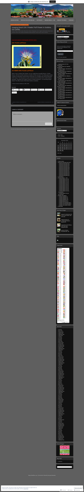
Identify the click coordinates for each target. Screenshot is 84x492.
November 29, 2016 (24, 24)
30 (62, 150)
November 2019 (61, 346)
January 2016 (60, 400)
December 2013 (61, 419)
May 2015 (60, 405)
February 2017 (61, 385)
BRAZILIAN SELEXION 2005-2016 (27, 20)
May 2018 (60, 367)
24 (64, 148)
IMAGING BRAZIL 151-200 (64, 182)
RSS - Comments (61, 136)
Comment (48, 123)
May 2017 (60, 381)
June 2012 (60, 430)
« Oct (58, 153)
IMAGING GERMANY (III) (63, 199)
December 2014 (61, 410)
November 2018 (61, 360)
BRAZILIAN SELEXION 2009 (64, 168)
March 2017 (60, 384)
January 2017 (60, 386)
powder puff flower (32, 32)
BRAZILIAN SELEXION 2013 (64, 173)
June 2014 (60, 417)
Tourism (37, 32)
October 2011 (60, 438)
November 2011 (61, 437)
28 (58, 150)
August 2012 (60, 428)
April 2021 (60, 329)
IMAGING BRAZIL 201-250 (64, 183)
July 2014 (60, 416)
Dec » (61, 153)
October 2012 (60, 426)
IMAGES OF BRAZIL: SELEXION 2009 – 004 (45, 102)
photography (26, 32)
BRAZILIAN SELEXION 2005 (64, 163)
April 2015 (60, 406)
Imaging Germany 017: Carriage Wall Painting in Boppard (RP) (65, 220)
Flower (17, 32)
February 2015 (61, 407)
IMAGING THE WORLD (61, 20)
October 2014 (60, 412)
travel (40, 32)
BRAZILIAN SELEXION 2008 (64, 167)
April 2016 (60, 397)
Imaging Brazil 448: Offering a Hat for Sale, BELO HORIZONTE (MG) (66, 226)
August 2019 (60, 349)
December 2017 (61, 373)
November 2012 (61, 425)
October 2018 (60, 361)
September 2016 (61, 391)
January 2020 (60, 343)
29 (60, 150)
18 (66, 147)
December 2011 (61, 436)
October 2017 (60, 375)
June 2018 (60, 366)
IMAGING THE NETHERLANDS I (65, 202)
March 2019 (60, 355)
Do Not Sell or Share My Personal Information (47, 475)
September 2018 (61, 362)
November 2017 (61, 374)
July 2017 (60, 379)
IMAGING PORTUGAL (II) (63, 201)
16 (62, 147)
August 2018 (60, 364)
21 (58, 148)
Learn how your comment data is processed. (36, 129)
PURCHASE (71, 20)
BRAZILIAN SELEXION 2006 (64, 164)
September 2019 (61, 348)
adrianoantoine (17, 24)
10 (64, 145)
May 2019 (60, 353)
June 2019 (60, 352)
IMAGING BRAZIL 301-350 (64, 186)
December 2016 (61, 387)
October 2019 (60, 347)
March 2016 (60, 398)
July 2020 (60, 336)
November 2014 (61, 411)
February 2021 (61, 332)
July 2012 (60, 429)
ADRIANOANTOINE (61, 120)
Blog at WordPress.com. (33, 475)
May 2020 (60, 339)
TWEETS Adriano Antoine (63, 102)
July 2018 (60, 365)
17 (64, 147)
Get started (52, 1)
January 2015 (60, 409)
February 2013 (61, 423)
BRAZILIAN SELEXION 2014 (64, 174)
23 (62, 148)
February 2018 (61, 371)
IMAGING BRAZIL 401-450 (64, 188)
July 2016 (60, 393)
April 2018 (60, 368)
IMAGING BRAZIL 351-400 (64, 187)
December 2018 (61, 359)
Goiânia (22, 32)
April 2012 (60, 432)
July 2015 (60, 403)
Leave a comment (44, 32)
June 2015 (60, 404)
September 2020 (61, 334)
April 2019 (60, 354)
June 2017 (60, 380)
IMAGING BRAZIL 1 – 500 (50, 20)
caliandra (13, 32)
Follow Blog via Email (62, 42)
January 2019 (60, 358)
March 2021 (60, 330)
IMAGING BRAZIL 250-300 (64, 185)
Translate (66, 38)
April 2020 (60, 340)
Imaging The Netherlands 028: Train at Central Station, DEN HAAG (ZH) (66, 215)
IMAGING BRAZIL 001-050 (64, 179)
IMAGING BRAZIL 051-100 (64, 180)
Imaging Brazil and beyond (20, 12)
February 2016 (61, 399)
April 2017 (60, 383)
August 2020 (60, 335)
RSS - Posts (60, 134)
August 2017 (60, 378)
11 (66, 145)
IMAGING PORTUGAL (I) (63, 200)
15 (60, 147)
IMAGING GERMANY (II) (63, 198)
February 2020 (61, 342)
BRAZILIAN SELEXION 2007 (64, 166)
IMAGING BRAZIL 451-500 (64, 189)
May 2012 (60, 431)
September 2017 (61, 377)
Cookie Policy (25, 488)
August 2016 (60, 392)
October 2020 (60, 333)
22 (60, 148)
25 (66, 148)
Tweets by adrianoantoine (61, 105)
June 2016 (60, 394)
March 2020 (60, 341)
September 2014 (61, 413)
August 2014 (60, 415)
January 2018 (60, 372)
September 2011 (61, 439)
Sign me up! (60, 54)
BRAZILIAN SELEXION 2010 (64, 169)
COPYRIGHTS (39, 20)
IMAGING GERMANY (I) (63, 196)
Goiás (19, 32)
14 (58, 147)
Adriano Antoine (23, 9)
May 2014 (60, 418)
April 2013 (60, 422)
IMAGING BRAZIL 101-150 (64, 181)
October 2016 (60, 390)
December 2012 (61, 424)
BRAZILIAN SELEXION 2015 (64, 175)
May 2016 (60, 396)
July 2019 (60, 351)
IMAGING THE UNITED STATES (65, 205)
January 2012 (60, 435)
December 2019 (61, 345)
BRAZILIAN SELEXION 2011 (64, 170)
